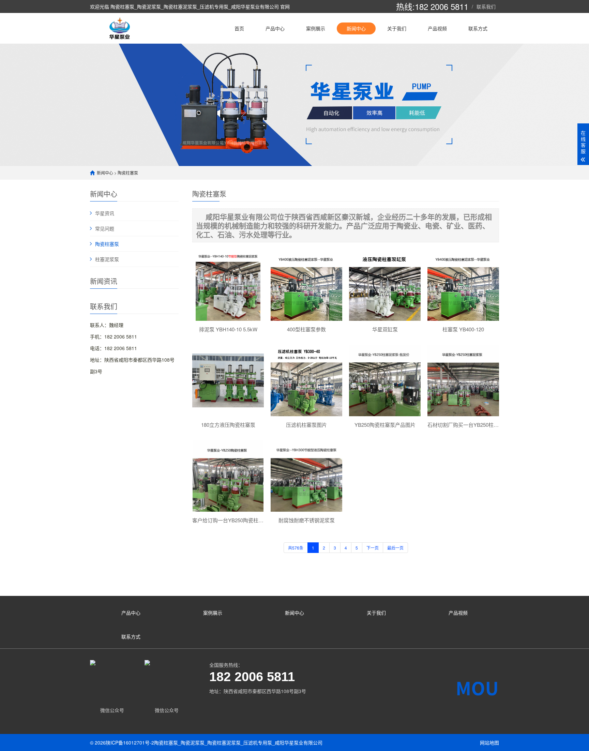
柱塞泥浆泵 (107, 259)
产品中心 (275, 28)
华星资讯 (104, 213)
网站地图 (489, 742)
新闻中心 (356, 28)
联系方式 (477, 28)
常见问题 (104, 228)
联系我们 (486, 6)
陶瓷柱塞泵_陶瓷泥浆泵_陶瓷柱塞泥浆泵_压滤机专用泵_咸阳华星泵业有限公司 (238, 742)
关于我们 (396, 28)
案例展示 (315, 28)
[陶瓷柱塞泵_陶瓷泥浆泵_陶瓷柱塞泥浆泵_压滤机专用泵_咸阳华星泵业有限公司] (121, 28)
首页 (239, 28)
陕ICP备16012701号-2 (130, 742)
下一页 (372, 548)
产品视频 (437, 28)
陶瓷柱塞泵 (128, 173)
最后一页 (395, 548)
